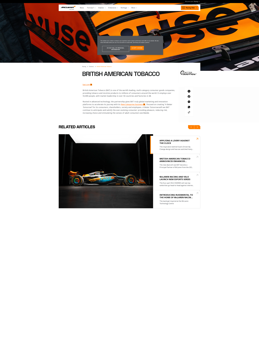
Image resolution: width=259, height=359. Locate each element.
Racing (84, 66)
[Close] (160, 38)
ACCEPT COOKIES (137, 48)
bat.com (86, 84)
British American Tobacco (104, 66)
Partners (91, 66)
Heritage (124, 8)
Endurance (112, 8)
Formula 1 (90, 8)
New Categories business (132, 104)
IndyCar (101, 8)
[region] (130, 45)
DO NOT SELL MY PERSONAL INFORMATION (115, 48)
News (82, 8)
